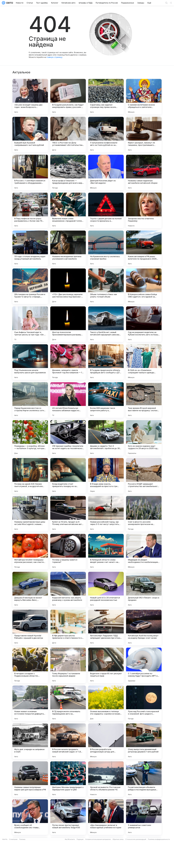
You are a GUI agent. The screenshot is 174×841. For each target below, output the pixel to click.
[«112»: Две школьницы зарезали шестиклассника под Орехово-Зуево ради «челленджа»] (68, 286)
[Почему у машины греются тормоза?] (68, 551)
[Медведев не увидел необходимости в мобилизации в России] (144, 551)
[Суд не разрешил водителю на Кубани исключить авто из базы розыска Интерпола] (144, 324)
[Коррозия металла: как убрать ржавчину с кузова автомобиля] (68, 589)
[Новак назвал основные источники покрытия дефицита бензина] (30, 703)
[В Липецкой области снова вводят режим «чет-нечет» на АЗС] (106, 551)
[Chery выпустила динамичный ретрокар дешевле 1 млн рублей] (144, 741)
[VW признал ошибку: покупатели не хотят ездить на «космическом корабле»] (68, 438)
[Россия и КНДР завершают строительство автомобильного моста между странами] (144, 476)
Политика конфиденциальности (159, 839)
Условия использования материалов (98, 839)
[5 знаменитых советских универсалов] (144, 817)
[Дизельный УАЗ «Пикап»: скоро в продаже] (144, 589)
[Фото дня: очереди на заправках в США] (30, 741)
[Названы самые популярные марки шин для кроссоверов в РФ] (30, 779)
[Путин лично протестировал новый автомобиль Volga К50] (68, 817)
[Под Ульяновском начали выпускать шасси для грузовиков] (30, 362)
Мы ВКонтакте (70, 839)
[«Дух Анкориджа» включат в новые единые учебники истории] (106, 817)
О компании (13, 839)
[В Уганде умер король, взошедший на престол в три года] (106, 476)
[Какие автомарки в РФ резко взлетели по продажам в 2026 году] (144, 248)
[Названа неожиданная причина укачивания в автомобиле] (68, 248)
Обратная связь (118, 839)
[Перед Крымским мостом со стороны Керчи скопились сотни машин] (30, 400)
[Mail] (3, 3)
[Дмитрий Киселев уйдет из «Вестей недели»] (106, 172)
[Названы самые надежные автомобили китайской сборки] (144, 172)
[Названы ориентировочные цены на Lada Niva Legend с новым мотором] (30, 514)
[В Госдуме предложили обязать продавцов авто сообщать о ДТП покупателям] (106, 362)
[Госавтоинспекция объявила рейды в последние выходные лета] (144, 779)
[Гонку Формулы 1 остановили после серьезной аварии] (68, 665)
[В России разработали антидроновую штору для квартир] (106, 741)
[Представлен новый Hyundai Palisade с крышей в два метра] (30, 627)
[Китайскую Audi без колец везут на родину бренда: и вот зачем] (144, 627)
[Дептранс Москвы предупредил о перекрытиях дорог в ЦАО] (68, 779)
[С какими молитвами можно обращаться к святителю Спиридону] (144, 96)
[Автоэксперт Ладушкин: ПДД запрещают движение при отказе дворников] (106, 627)
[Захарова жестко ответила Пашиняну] (144, 210)
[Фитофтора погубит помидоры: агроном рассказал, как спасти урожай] (30, 551)
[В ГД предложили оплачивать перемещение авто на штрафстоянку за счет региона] (68, 703)
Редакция (80, 839)
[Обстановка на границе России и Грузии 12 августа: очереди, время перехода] (30, 286)
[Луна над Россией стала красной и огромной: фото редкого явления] (144, 703)
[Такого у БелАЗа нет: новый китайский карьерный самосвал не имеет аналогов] (106, 324)
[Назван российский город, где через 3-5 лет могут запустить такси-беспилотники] (106, 514)
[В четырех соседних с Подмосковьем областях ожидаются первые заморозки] (30, 665)
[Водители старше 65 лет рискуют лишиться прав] (106, 665)
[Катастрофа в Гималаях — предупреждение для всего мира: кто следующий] (68, 172)
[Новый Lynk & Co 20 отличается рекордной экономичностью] (106, 589)
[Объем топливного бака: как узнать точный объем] (106, 286)
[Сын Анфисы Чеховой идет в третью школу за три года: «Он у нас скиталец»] (30, 324)
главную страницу (54, 57)
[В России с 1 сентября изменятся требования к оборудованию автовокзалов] (30, 172)
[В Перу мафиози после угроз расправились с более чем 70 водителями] (30, 210)
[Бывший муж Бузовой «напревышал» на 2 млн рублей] (30, 134)
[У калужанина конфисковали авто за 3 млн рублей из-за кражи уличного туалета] (106, 134)
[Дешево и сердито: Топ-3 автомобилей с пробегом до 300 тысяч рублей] (106, 438)
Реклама (22, 839)
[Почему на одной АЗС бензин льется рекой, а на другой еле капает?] (30, 476)
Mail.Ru (4, 839)
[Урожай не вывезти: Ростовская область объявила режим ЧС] (106, 779)
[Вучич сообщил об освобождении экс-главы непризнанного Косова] (30, 817)
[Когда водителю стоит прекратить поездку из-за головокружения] (68, 476)
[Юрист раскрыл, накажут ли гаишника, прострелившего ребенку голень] (144, 134)
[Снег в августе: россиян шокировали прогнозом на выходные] (144, 514)
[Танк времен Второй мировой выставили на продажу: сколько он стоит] (144, 400)
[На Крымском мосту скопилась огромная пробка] (106, 248)
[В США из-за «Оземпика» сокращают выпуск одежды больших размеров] (144, 362)
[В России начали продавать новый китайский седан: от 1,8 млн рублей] (68, 741)
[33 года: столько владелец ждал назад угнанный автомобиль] (30, 248)
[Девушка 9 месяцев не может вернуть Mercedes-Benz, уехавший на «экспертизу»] (30, 589)
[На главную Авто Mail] (9, 3)
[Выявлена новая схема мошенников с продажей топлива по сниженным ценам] (68, 210)
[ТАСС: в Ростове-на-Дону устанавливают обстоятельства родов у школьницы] (68, 134)
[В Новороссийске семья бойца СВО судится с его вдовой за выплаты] (144, 286)
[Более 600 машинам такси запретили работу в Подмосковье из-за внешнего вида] (106, 400)
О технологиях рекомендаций (135, 839)
